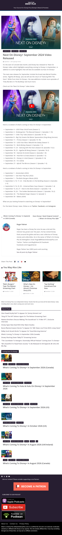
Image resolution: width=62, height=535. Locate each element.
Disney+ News (15, 51)
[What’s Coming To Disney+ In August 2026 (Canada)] (6, 451)
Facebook (41, 206)
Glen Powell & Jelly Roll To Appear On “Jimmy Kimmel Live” (21, 313)
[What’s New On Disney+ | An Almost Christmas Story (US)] (31, 272)
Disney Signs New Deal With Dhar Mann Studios (17, 325)
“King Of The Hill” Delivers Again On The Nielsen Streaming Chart (23, 316)
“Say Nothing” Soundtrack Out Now (50, 286)
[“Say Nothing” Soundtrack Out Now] (52, 272)
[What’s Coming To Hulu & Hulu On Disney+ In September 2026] (6, 374)
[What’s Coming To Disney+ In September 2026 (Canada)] (6, 355)
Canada (5, 364)
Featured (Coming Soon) (22, 364)
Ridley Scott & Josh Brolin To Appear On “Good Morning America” (23, 331)
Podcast (27, 404)
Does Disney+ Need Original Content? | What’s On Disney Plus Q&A (46, 217)
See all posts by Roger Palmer (27, 252)
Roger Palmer (18, 61)
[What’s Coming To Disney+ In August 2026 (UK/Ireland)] (6, 433)
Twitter (34, 206)
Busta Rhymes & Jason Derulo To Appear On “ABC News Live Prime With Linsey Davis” (31, 328)
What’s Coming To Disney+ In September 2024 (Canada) (16, 217)
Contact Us (14, 524)
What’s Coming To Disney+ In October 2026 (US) (25, 426)
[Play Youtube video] (32, 106)
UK (36, 441)
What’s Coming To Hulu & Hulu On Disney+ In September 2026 (29, 387)
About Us (4, 524)
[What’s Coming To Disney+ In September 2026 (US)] (6, 395)
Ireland (26, 441)
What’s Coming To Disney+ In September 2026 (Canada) (20, 334)
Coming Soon (7, 51)
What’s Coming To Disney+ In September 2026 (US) (26, 407)
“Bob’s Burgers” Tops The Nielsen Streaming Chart (9, 286)
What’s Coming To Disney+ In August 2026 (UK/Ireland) (28, 444)
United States (23, 51)
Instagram (52, 206)
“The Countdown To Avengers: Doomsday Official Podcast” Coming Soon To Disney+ (30, 341)
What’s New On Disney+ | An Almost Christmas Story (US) (30, 287)
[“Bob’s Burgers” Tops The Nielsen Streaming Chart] (10, 272)
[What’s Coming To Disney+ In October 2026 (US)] (6, 414)
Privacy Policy (24, 524)
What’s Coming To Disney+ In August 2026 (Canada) (26, 463)
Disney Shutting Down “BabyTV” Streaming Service (18, 337)
